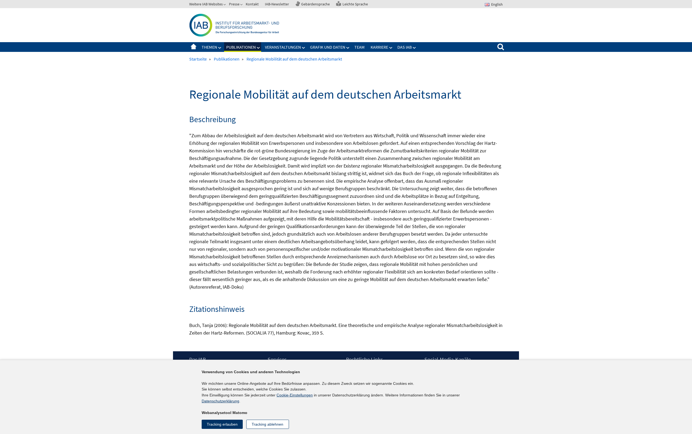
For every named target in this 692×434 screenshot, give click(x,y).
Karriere (379, 47)
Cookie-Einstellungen (295, 395)
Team (359, 47)
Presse (234, 4)
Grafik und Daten (327, 47)
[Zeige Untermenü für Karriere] (391, 48)
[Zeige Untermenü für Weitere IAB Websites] (225, 5)
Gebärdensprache (315, 4)
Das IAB (404, 47)
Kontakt (252, 4)
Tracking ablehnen (267, 424)
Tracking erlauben (222, 424)
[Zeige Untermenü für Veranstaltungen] (303, 48)
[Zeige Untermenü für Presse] (242, 5)
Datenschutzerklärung (220, 401)
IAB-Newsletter (277, 4)
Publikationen (241, 47)
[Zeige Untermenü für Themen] (220, 48)
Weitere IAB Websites (206, 4)
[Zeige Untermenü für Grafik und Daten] (348, 48)
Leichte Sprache (355, 4)
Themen (209, 47)
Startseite (193, 47)
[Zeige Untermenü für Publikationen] (258, 48)
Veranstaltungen (283, 47)
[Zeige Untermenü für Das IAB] (414, 48)
